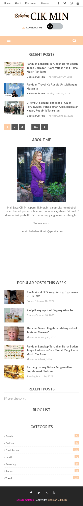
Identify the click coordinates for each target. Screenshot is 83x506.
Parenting (41, 464)
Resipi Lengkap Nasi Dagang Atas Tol (50, 310)
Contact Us (34, 27)
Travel (41, 478)
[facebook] (58, 3)
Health (41, 457)
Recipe (41, 471)
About (18, 3)
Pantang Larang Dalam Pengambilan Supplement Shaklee (49, 369)
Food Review (41, 450)
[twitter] (64, 3)
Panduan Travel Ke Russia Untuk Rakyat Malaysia (52, 86)
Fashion (41, 443)
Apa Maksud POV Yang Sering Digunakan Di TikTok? (52, 294)
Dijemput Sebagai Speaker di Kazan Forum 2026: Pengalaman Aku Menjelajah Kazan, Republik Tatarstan (52, 106)
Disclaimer (30, 3)
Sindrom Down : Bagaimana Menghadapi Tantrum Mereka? (52, 330)
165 (35, 126)
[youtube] (77, 3)
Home (7, 3)
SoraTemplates (25, 499)
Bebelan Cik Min (36, 76)
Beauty (41, 436)
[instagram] (71, 3)
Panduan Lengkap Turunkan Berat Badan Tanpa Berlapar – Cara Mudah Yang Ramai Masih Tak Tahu (52, 67)
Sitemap (44, 3)
